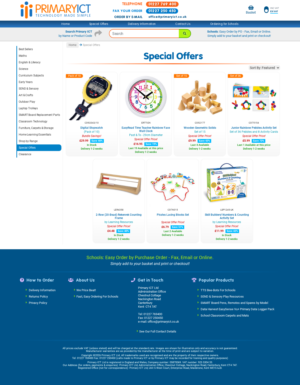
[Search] (185, 33)
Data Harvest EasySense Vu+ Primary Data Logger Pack (237, 309)
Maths (22, 55)
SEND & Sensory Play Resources (222, 296)
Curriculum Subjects (31, 75)
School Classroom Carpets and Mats (225, 315)
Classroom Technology (33, 121)
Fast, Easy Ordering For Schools (97, 296)
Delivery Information (142, 24)
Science (23, 69)
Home (65, 24)
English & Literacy (30, 62)
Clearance (25, 154)
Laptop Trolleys (28, 108)
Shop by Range (28, 141)
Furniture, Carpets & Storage (36, 128)
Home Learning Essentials (35, 134)
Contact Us (183, 24)
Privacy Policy (38, 303)
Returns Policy (38, 296)
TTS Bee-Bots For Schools (218, 290)
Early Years (26, 82)
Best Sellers (26, 49)
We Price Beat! (86, 290)
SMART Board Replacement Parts (39, 115)
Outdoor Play (27, 101)
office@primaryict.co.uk (167, 17)
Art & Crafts (26, 95)
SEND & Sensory (29, 88)
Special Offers (99, 24)
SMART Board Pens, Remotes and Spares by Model (234, 303)
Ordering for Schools (224, 24)
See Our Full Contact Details (157, 331)
